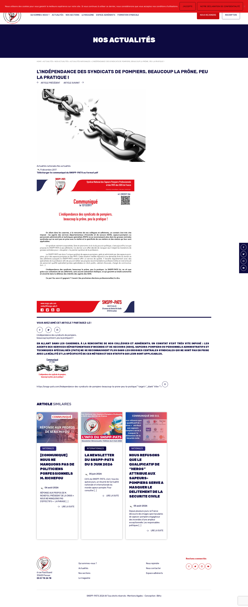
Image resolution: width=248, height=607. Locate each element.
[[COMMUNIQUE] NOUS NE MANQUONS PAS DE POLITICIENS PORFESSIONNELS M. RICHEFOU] (57, 427)
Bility (159, 596)
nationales (48, 448)
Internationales (95, 448)
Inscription (231, 15)
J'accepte (187, 6)
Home (39, 61)
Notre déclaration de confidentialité (220, 6)
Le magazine (88, 15)
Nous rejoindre (208, 15)
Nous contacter (153, 568)
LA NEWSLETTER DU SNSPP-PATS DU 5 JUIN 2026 (99, 459)
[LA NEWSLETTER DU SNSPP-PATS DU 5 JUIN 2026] (101, 427)
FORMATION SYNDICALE (128, 15)
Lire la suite (67, 506)
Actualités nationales (80, 61)
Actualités (57, 15)
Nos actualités (61, 61)
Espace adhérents (105, 15)
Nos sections (72, 15)
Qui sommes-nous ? (40, 15)
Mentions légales (135, 596)
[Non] (244, 6)
